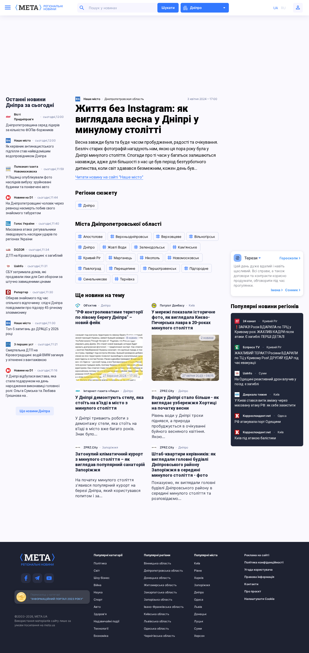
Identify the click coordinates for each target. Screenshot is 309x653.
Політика (100, 563)
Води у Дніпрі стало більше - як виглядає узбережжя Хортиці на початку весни (185, 403)
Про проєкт (252, 591)
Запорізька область (153, 599)
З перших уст (24, 344)
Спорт (98, 599)
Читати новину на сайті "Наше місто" (109, 177)
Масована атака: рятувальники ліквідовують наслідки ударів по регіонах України (31, 234)
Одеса (282, 416)
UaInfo (18, 266)
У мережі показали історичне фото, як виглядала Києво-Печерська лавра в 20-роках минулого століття (183, 319)
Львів (198, 607)
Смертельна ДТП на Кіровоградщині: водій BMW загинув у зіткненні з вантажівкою (34, 355)
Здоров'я (100, 614)
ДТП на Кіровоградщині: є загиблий (34, 255)
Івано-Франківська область (153, 607)
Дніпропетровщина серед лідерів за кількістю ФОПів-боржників (33, 127)
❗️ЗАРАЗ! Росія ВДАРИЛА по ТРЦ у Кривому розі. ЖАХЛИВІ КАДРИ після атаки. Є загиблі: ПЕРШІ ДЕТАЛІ (264, 332)
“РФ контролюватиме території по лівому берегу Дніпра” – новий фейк (109, 317)
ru (283, 8)
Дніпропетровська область (153, 570)
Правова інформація (253, 577)
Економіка (101, 636)
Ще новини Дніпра (35, 411)
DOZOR (19, 249)
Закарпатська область (153, 592)
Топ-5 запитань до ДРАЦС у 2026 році (32, 331)
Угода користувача (253, 569)
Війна (97, 585)
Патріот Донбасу (172, 305)
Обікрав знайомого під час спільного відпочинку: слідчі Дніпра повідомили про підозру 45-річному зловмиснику (34, 305)
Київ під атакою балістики (255, 438)
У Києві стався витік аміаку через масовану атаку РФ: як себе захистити (265, 402)
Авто (97, 607)
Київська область (153, 614)
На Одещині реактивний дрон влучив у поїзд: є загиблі (265, 381)
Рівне (198, 570)
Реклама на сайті (253, 555)
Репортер (21, 292)
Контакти (251, 584)
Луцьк (198, 621)
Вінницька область (153, 563)
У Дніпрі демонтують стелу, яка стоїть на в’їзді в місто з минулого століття (109, 403)
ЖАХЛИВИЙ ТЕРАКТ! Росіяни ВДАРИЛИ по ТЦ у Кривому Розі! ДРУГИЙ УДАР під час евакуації (267, 358)
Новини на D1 (23, 197)
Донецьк (200, 614)
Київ (192, 305)
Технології (101, 628)
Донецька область (153, 578)
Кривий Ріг (270, 321)
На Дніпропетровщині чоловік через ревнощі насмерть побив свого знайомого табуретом (35, 208)
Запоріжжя (110, 447)
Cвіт (97, 570)
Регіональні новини (53, 8)
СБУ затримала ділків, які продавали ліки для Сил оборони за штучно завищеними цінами (34, 277)
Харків (199, 578)
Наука (98, 592)
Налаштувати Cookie (259, 599)
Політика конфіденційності (253, 562)
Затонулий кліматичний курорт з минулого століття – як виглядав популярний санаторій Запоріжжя (110, 461)
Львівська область (153, 621)
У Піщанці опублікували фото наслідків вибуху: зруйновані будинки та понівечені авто (29, 182)
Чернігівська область (153, 636)
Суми (263, 373)
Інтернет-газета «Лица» (101, 391)
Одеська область (153, 628)
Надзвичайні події (103, 621)
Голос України (24, 223)
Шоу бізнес (102, 578)
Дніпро (106, 305)
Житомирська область (153, 585)
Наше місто (22, 140)
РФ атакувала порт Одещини (258, 422)
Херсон (199, 636)
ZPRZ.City (167, 391)
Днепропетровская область (124, 99)
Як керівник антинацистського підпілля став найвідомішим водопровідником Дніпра (30, 151)
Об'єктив (90, 305)
